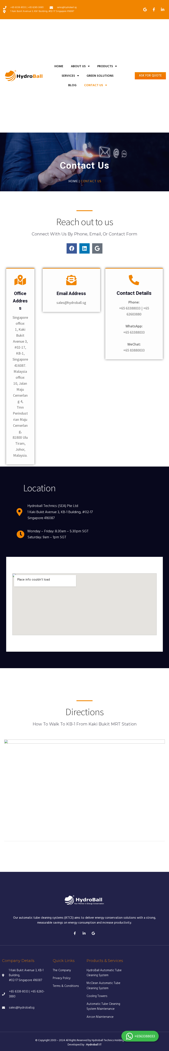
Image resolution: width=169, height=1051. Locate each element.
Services (68, 75)
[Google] (97, 248)
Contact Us (93, 85)
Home (58, 66)
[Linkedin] (84, 248)
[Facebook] (72, 248)
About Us (78, 66)
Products (105, 66)
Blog (72, 85)
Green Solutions (100, 75)
